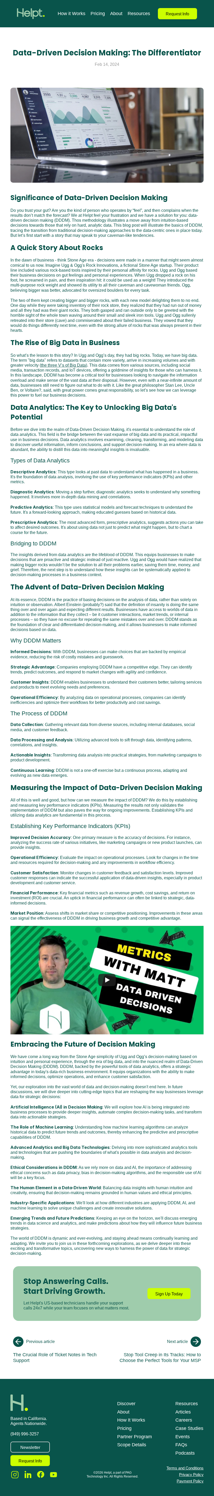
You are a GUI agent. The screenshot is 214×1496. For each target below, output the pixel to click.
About (116, 13)
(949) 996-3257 (24, 1434)
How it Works (71, 13)
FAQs (181, 1444)
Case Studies (189, 1428)
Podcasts (185, 1453)
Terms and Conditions (185, 1468)
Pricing (98, 13)
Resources (139, 13)
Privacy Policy (191, 1474)
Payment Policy (190, 1481)
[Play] (107, 980)
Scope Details (131, 1444)
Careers (183, 1420)
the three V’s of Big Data (63, 365)
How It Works (131, 1420)
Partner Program (134, 1436)
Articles (183, 1412)
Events (182, 1436)
